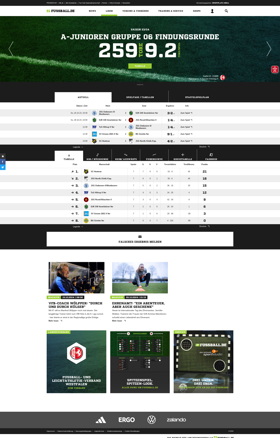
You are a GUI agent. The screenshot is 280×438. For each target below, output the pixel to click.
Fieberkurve (154, 159)
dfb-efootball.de (71, 3)
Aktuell (83, 97)
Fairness (211, 159)
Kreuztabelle (183, 159)
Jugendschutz (99, 431)
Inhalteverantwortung (114, 431)
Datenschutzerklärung (65, 431)
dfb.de (61, 3)
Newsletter (126, 3)
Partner (104, 3)
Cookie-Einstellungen (132, 431)
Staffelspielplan (197, 97)
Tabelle (140, 66)
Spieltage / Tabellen (140, 97)
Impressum (51, 431)
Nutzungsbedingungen (83, 431)
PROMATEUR (52, 3)
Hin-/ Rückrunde (97, 159)
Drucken (202, 147)
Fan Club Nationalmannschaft (89, 3)
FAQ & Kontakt (115, 3)
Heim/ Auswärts (126, 159)
